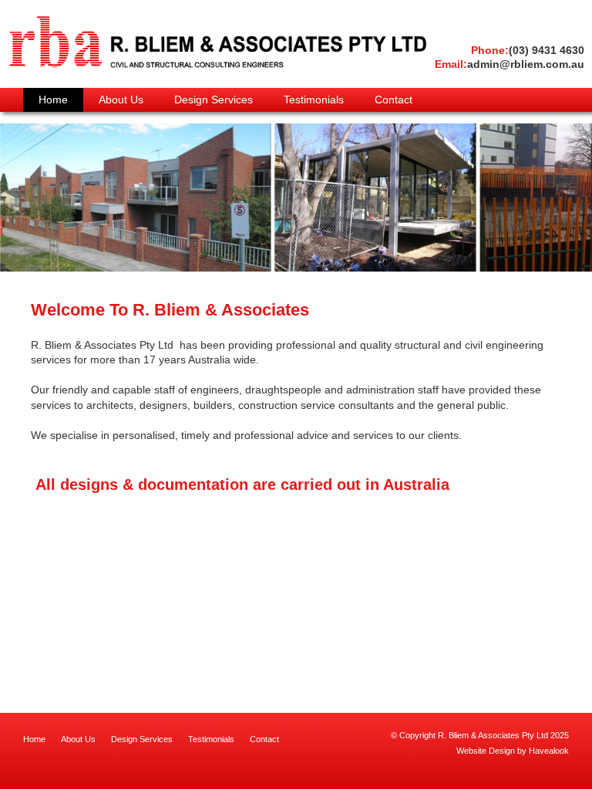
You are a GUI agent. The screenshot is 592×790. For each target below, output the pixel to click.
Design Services (142, 739)
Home (34, 739)
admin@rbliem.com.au (509, 64)
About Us (78, 739)
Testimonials (211, 739)
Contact (264, 739)
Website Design (485, 750)
